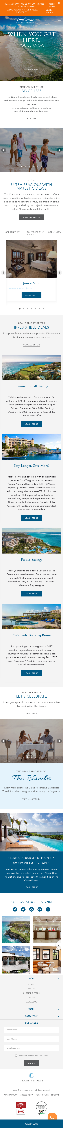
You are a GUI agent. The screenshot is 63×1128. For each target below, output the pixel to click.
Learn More (31, 424)
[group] (31, 150)
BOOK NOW (52, 5)
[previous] (3, 150)
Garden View (12, 232)
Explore (31, 118)
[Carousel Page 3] (29, 166)
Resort (31, 984)
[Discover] (31, 74)
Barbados (31, 1002)
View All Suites (31, 217)
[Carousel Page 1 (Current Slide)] (21, 166)
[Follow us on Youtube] (39, 909)
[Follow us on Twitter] (23, 909)
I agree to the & (32, 1055)
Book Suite (31, 295)
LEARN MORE (50, 11)
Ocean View (54, 232)
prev (4, 273)
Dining (31, 997)
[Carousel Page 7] (43, 308)
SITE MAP (55, 1095)
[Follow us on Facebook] (15, 909)
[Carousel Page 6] (41, 166)
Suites (31, 988)
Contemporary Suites (35, 233)
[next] (59, 150)
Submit (31, 1063)
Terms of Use (32, 1055)
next (60, 273)
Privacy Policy (43, 1055)
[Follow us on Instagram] (31, 909)
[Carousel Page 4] (33, 166)
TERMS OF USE (42, 1095)
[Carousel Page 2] (25, 166)
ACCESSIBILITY (26, 1095)
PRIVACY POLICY (10, 1095)
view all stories (31, 799)
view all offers (31, 344)
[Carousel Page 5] (37, 166)
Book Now (31, 1124)
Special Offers (31, 993)
